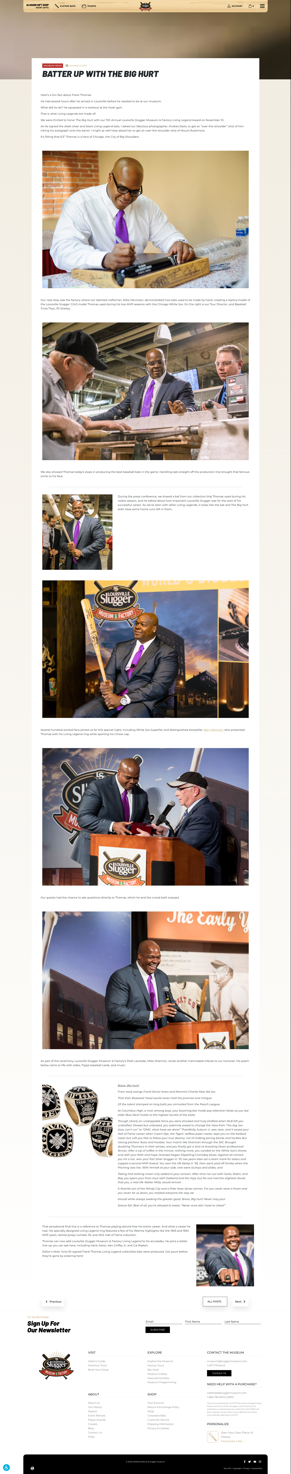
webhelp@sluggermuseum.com (227, 1392)
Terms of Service (224, 1406)
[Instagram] (260, 1462)
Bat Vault (153, 1369)
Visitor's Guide (96, 1361)
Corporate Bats (156, 1415)
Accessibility (257, 1468)
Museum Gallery (157, 1373)
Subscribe (157, 1329)
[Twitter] (249, 1462)
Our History (95, 1407)
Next (238, 1301)
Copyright (237, 1468)
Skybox (92, 1411)
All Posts (214, 1301)
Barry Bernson (213, 729)
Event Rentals (96, 1415)
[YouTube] (255, 1462)
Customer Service (158, 1419)
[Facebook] (244, 1462)
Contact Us (95, 1432)
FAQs (91, 1436)
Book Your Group (98, 1369)
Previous (55, 1301)
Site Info (227, 1468)
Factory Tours (155, 1365)
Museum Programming (161, 1382)
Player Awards (97, 1419)
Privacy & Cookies (158, 1428)
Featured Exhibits (158, 1378)
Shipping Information (160, 1424)
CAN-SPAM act (252, 1409)
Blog (91, 1428)
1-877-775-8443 (216, 1365)
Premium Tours (97, 1365)
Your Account (155, 1402)
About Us (94, 1402)
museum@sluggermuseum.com (227, 1361)
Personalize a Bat (231, 1441)
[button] (6, 1467)
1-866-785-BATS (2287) (220, 1397)
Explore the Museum (160, 1361)
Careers (92, 1424)
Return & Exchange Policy (163, 1407)
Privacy (246, 1468)
